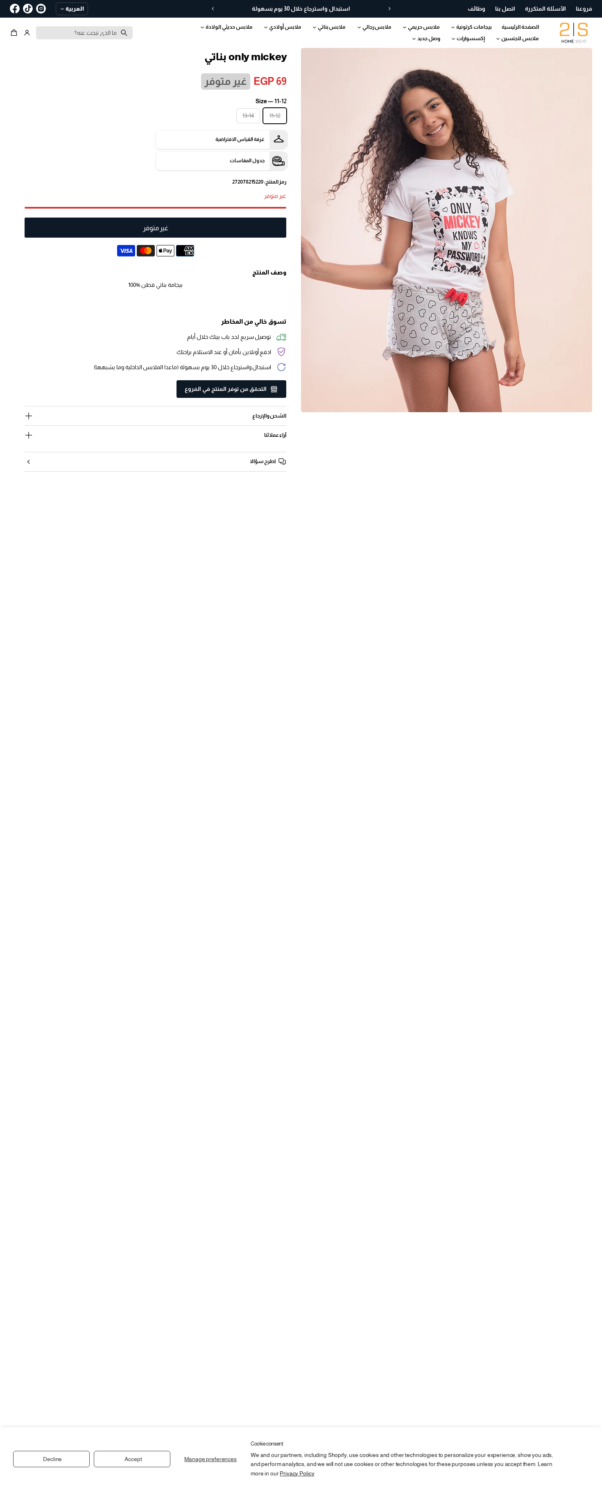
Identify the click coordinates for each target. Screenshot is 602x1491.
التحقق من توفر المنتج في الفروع (226, 389)
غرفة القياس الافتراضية (240, 139)
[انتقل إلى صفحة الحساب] (27, 32)
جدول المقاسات (247, 160)
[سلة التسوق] (15, 32)
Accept (133, 1459)
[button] (15, 32)
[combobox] (84, 32)
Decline (52, 1459)
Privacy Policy (297, 1473)
